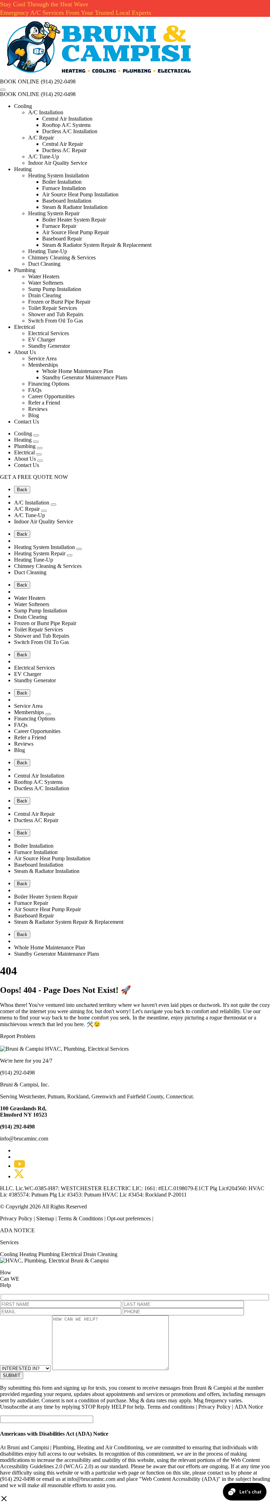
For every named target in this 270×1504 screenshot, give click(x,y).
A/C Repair (41, 138)
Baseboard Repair (62, 239)
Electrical (24, 327)
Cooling (23, 106)
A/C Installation (45, 112)
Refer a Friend (44, 403)
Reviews (37, 409)
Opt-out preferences (129, 1218)
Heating (23, 169)
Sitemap (45, 1218)
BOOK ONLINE (19, 81)
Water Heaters (43, 276)
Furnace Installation (64, 188)
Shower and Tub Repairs (55, 314)
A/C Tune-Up (43, 157)
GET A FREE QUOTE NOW (34, 477)
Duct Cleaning (44, 264)
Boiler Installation (62, 182)
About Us (25, 352)
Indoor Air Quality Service (57, 163)
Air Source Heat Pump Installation (80, 194)
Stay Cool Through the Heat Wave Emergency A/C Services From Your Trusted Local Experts (75, 8)
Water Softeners (45, 283)
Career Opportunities (51, 396)
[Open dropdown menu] (36, 435)
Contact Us (26, 422)
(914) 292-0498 (58, 81)
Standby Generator (49, 346)
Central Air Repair (62, 144)
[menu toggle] (3, 90)
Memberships (43, 365)
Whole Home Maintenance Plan (77, 371)
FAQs (34, 390)
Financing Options (48, 384)
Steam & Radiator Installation (75, 207)
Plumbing (25, 270)
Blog (33, 415)
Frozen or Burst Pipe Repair (59, 302)
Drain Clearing (44, 295)
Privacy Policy (17, 1218)
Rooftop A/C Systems (66, 125)
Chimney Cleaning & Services (62, 257)
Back (22, 489)
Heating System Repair (53, 213)
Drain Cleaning (100, 1254)
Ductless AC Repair (64, 150)
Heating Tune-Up (47, 251)
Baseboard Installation (66, 201)
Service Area (42, 358)
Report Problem (17, 1036)
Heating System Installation (58, 175)
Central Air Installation (67, 119)
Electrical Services (48, 333)
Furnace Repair (59, 226)
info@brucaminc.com (24, 1138)
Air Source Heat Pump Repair (75, 232)
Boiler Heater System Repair (74, 220)
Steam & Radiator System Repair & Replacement (97, 245)
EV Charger (41, 340)
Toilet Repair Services (52, 308)
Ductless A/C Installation (69, 131)
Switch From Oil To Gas (55, 321)
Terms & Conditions (80, 1218)
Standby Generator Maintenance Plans (84, 377)
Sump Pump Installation (54, 289)
